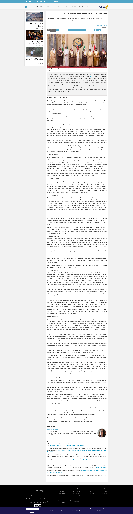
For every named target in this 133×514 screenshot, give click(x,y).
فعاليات (41, 6)
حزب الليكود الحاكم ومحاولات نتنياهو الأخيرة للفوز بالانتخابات (35, 42)
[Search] (26, 7)
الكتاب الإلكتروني (48, 6)
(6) (79, 222)
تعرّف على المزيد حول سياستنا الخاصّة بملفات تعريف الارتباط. (93, 512)
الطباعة (82, 30)
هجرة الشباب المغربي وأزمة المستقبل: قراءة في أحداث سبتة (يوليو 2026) (35, 25)
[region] (66, 510)
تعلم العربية (77, 496)
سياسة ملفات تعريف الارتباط (103, 498)
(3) (84, 110)
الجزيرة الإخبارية (62, 491)
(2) (101, 84)
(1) (90, 77)
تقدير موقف (81, 6)
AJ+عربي (63, 502)
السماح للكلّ (32, 509)
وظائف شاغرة (91, 493)
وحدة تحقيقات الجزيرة (61, 500)
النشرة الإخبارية (91, 498)
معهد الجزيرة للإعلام (76, 493)
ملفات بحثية (65, 6)
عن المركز (96, 6)
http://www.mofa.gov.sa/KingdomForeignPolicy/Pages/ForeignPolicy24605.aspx (66, 445)
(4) (51, 114)
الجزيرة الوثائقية (62, 498)
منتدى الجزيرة (77, 498)
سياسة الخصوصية (104, 496)
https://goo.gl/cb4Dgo (101, 467)
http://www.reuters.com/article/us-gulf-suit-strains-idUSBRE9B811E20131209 (77, 460)
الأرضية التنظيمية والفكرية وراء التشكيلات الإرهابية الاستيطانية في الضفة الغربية (34, 59)
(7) (82, 368)
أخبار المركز (35, 6)
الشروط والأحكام (105, 493)
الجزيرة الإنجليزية (62, 493)
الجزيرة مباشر (62, 496)
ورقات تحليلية (89, 6)
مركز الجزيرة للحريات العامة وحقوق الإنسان (75, 500)
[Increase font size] (95, 30)
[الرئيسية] (103, 6)
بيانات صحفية (91, 500)
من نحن (106, 491)
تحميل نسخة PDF (73, 30)
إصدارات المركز (58, 6)
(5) (59, 169)
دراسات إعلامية (73, 6)
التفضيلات (106, 500)
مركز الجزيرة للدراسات (76, 491)
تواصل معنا (92, 491)
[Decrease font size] (99, 30)
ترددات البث (91, 496)
